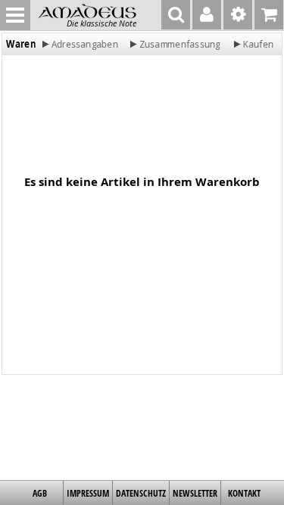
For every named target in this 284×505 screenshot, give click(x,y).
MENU (15, 15)
